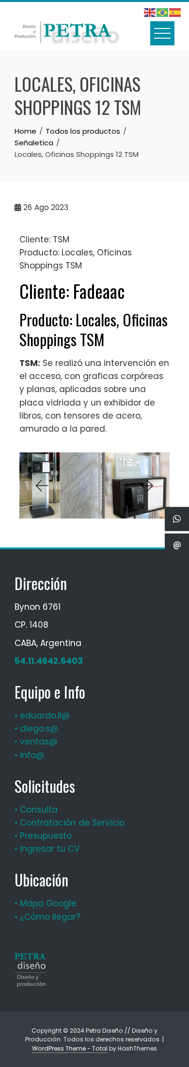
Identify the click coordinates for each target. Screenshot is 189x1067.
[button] (41, 485)
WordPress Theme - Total (70, 1048)
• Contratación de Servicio (70, 822)
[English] (150, 12)
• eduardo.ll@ (42, 715)
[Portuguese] (163, 12)
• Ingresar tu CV (47, 849)
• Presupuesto (43, 836)
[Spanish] (175, 12)
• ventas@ (36, 741)
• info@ (29, 755)
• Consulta (36, 809)
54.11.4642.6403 (49, 661)
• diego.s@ (36, 728)
